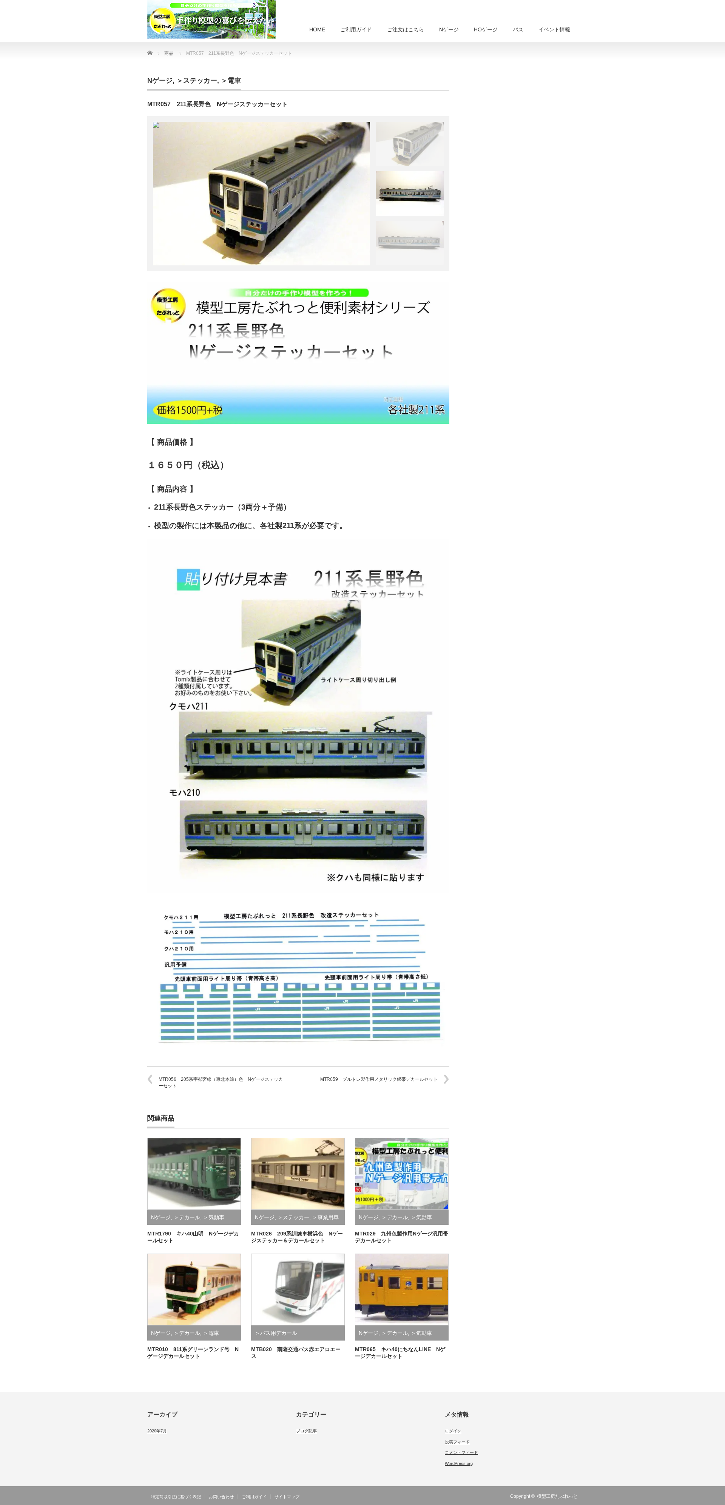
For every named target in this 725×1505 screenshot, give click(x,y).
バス (518, 29)
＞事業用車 (325, 1217)
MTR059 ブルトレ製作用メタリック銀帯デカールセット (379, 1079)
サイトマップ (287, 1496)
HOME (317, 29)
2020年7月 (157, 1431)
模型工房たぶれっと (557, 1496)
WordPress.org (459, 1463)
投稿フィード (457, 1442)
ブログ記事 (306, 1431)
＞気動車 (213, 1217)
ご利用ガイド (356, 29)
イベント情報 (554, 29)
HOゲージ (486, 29)
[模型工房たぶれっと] (211, 19)
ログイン (453, 1431)
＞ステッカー (196, 80)
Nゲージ (449, 29)
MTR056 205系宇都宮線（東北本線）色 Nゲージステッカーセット (221, 1082)
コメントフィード (461, 1452)
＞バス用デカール (276, 1333)
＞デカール (187, 1217)
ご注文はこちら (405, 29)
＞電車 (231, 80)
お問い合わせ (221, 1496)
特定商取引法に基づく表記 (176, 1496)
